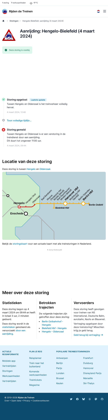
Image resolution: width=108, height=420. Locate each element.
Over (6, 400)
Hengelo (31, 169)
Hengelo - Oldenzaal (53, 331)
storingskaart (20, 243)
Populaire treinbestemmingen (73, 351)
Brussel (60, 378)
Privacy (26, 400)
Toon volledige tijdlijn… (19, 120)
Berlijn (59, 363)
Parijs (59, 368)
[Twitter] (71, 399)
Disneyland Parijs (92, 373)
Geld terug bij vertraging (87, 334)
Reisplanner (35, 358)
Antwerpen (62, 358)
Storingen (14, 21)
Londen (60, 373)
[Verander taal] (98, 11)
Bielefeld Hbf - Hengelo (54, 328)
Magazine (34, 385)
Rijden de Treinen (26, 397)
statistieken (8, 327)
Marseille (88, 378)
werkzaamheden (18, 3)
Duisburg (88, 363)
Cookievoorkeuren (40, 400)
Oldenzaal (45, 169)
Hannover (88, 368)
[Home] (4, 21)
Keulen (59, 383)
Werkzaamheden (11, 376)
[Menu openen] (104, 11)
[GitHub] (102, 399)
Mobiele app (8, 360)
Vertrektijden (9, 365)
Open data (16, 400)
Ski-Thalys (88, 383)
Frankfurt (88, 358)
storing (5, 3)
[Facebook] (77, 399)
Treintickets (35, 379)
